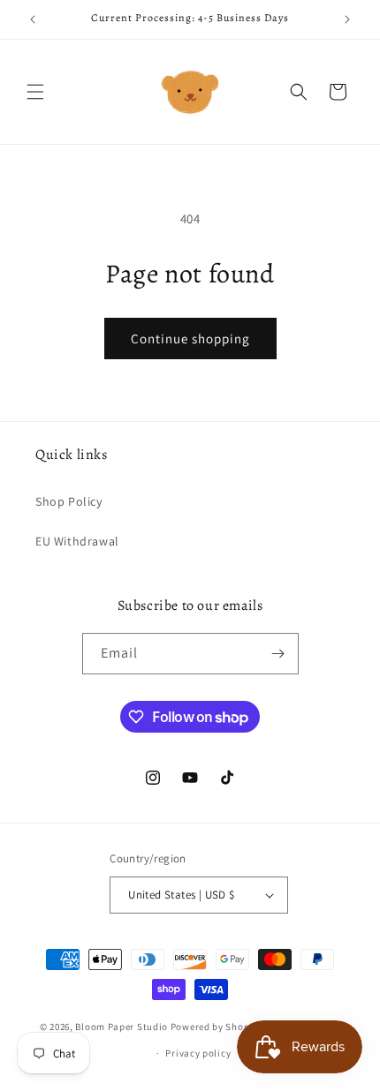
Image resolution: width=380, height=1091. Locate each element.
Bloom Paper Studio (121, 1026)
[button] (35, 91)
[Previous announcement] (32, 19)
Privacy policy (198, 1053)
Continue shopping (190, 338)
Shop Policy (69, 501)
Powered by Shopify (216, 1026)
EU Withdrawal (77, 541)
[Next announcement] (347, 19)
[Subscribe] (278, 653)
